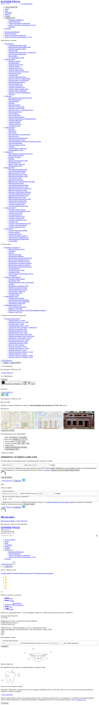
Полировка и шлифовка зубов (18, 286)
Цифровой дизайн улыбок (17, 49)
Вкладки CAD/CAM (15, 312)
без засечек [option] (13, 437)
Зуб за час (12, 94)
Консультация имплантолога (18, 169)
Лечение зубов (9, 59)
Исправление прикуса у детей (18, 322)
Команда (7, 14)
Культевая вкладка (15, 162)
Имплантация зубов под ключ (18, 187)
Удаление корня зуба (15, 215)
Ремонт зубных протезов (17, 164)
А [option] (20, 439)
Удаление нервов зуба (16, 85)
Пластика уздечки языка (17, 108)
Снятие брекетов (14, 268)
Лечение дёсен (9, 127)
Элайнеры (12, 251)
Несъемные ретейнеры (16, 256)
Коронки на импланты (16, 180)
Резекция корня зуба (15, 112)
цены (6, 11)
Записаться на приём (8, 430)
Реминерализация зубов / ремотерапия (21, 282)
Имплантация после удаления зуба (20, 188)
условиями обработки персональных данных (60, 502)
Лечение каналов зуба (16, 64)
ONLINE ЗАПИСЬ (7, 477)
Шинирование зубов (15, 166)
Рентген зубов (13, 50)
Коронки (11, 159)
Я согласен (5, 703)
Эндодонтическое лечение (17, 77)
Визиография (13, 56)
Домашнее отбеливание (16, 298)
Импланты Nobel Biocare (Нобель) (20, 192)
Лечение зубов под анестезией (19, 80)
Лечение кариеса (14, 66)
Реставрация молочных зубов (18, 341)
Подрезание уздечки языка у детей (20, 338)
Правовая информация (16, 20)
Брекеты (11, 253)
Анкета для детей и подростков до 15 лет (22, 25)
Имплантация (9, 167)
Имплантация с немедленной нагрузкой (22, 181)
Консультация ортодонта (17, 249)
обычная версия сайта (11, 449)
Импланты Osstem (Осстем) (18, 190)
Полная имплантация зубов (18, 201)
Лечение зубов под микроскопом (19, 78)
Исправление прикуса (12, 247)
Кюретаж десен (14, 136)
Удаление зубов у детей (16, 324)
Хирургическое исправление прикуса (21, 274)
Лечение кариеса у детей (17, 320)
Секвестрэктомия (14, 122)
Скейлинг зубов (14, 294)
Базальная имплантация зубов (18, 195)
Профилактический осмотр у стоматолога (22, 52)
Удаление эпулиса (14, 126)
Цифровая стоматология (13, 305)
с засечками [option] (22, 437)
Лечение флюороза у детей (17, 353)
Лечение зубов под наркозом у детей (21, 355)
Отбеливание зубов (11, 296)
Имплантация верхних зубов (18, 176)
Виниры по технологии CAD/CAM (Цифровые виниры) (27, 310)
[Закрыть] (1, 386)
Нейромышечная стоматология (19, 239)
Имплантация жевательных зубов (20, 199)
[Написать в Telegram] (7, 394)
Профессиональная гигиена (18, 287)
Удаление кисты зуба (15, 213)
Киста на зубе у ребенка (16, 345)
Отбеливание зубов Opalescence (19, 301)
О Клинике (8, 12)
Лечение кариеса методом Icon (19, 71)
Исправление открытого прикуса (19, 265)
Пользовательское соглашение (44, 573)
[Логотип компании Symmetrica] (10, 529)
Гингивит (12, 129)
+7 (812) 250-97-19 (21, 521)
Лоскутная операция (15, 143)
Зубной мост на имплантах (17, 202)
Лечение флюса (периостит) (18, 148)
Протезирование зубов (16, 155)
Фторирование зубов (15, 293)
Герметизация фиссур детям (18, 331)
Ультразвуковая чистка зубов (18, 289)
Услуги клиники (10, 7)
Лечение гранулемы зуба (17, 87)
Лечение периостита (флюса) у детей (21, 352)
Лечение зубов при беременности (20, 92)
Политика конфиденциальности (22, 573)
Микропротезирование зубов (18, 160)
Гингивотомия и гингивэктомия (19, 134)
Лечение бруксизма (15, 234)
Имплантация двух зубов (17, 173)
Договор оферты (6, 573)
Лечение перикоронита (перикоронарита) (22, 119)
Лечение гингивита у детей (18, 346)
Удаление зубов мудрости (17, 209)
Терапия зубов (13, 75)
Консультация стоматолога (17, 54)
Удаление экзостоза (15, 124)
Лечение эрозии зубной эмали (18, 89)
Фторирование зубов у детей (18, 332)
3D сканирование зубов (16, 57)
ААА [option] (23, 441)
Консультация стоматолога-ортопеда (21, 153)
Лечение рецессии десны (17, 140)
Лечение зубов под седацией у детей (21, 357)
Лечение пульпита (15, 61)
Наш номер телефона (8, 521)
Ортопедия (8, 152)
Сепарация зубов (14, 272)
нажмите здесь (81, 700)
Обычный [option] (15, 439)
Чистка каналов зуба (15, 84)
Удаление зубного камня (17, 279)
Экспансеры (13, 275)
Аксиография (13, 241)
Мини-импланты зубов (16, 183)
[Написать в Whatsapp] (3, 394)
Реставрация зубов (15, 73)
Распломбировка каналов (17, 82)
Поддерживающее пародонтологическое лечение (25, 141)
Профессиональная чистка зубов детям (21, 336)
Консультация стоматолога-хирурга (20, 98)
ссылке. (47, 470)
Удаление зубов (10, 208)
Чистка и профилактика (12, 277)
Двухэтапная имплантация (17, 171)
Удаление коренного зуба (17, 227)
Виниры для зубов (15, 157)
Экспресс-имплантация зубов (18, 206)
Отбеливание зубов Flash (17, 303)
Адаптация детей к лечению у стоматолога (23, 327)
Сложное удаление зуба (16, 218)
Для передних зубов (15, 178)
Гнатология (8, 229)
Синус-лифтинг (14, 113)
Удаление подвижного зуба (17, 220)
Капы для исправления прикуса (19, 260)
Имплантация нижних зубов (18, 174)
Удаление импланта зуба (17, 204)
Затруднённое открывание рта (18, 237)
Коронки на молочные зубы (18, 329)
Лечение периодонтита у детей (19, 348)
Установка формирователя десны (19, 194)
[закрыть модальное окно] (2, 631)
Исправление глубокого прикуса (19, 261)
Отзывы (7, 16)
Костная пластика (14, 105)
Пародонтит (13, 131)
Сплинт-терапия (14, 232)
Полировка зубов (14, 281)
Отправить (5, 646)
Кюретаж (12, 103)
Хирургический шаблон (16, 117)
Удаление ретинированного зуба (19, 211)
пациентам (8, 18)
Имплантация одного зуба (17, 197)
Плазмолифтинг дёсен (16, 150)
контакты (8, 28)
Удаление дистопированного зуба (20, 223)
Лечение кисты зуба (15, 68)
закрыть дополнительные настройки (16, 447)
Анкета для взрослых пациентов (19, 23)
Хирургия (8, 96)
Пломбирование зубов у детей (19, 326)
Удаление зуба (13, 222)
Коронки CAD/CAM (15, 308)
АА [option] (19, 441)
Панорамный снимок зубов (18, 45)
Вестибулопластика (15, 99)
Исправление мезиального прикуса (20, 267)
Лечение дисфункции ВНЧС (18, 230)
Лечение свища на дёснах (17, 145)
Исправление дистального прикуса (20, 263)
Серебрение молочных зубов (18, 343)
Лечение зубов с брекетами (17, 91)
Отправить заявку (29, 504)
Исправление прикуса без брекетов (20, 258)
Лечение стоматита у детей (17, 350)
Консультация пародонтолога (18, 138)
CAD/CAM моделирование (17, 307)
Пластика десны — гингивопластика (21, 110)
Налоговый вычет (14, 21)
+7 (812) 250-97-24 (7, 392)
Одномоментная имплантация (18, 185)
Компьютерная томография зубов (20, 47)
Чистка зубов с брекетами (17, 291)
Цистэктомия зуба (14, 115)
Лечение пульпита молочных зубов (20, 334)
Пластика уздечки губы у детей (19, 339)
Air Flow (11, 284)
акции (7, 9)
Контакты (12, 27)
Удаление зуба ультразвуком (18, 225)
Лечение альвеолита (15, 120)
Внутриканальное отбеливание (19, 300)
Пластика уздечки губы (16, 106)
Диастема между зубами (16, 270)
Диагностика (9, 44)
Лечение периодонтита (16, 70)
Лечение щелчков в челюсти (18, 236)
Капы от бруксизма (15, 254)
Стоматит (12, 146)
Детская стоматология (12, 319)
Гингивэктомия (14, 101)
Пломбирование (14, 63)
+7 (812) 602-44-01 (7, 694)
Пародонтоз (12, 133)
